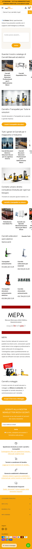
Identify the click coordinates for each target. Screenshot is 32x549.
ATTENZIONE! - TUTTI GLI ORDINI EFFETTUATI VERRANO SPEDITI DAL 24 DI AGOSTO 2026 (16, 2)
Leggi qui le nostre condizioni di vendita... (16, 465)
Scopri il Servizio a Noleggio (14, 399)
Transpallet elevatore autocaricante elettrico (6, 292)
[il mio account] (26, 8)
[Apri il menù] (2, 7)
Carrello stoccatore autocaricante (22, 291)
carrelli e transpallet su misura (15, 202)
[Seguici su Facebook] (3, 529)
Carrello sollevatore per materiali (23, 264)
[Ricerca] (30, 12)
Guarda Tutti (26, 236)
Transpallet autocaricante (6, 263)
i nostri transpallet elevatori (14, 124)
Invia (16, 429)
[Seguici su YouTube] (6, 529)
